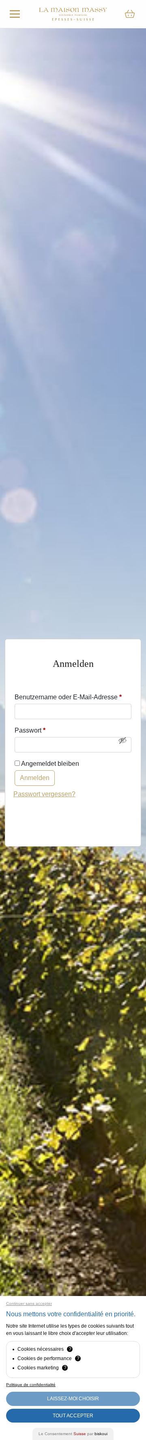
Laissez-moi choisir (73, 1398)
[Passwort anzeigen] (122, 740)
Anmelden (34, 777)
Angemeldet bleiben (49, 763)
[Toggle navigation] (15, 13)
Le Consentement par (73, 1433)
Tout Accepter (73, 1416)
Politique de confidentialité (31, 1384)
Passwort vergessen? (44, 794)
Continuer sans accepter (29, 1303)
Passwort (30, 730)
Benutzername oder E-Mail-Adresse (68, 697)
